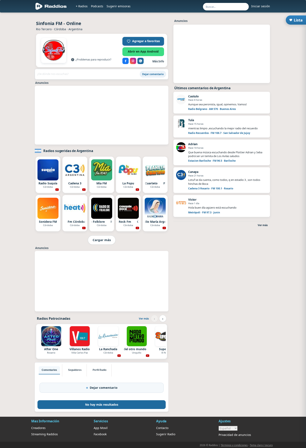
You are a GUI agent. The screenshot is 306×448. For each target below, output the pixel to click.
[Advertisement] (18, 77)
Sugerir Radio (165, 434)
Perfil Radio (99, 370)
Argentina (75, 29)
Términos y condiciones (234, 445)
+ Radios (82, 6)
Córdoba (60, 29)
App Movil (101, 428)
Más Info (158, 61)
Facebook (100, 434)
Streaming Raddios (44, 434)
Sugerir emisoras (119, 6)
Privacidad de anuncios (235, 435)
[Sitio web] (140, 61)
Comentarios (49, 370)
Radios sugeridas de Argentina (68, 150)
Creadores (38, 428)
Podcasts (97, 6)
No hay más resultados (101, 404)
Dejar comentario (153, 74)
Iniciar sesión (260, 6)
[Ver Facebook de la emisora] (125, 61)
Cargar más (102, 240)
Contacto (162, 428)
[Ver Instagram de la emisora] (133, 61)
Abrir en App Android (143, 51)
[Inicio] (51, 6)
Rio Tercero (44, 29)
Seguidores (75, 370)
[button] (143, 41)
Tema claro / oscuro (261, 445)
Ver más (144, 318)
